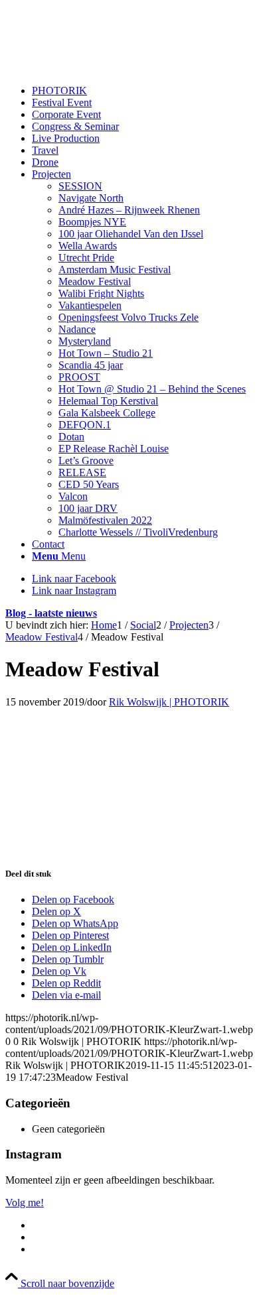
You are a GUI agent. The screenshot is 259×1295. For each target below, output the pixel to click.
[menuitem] (143, 91)
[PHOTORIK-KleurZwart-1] (105, 68)
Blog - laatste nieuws (51, 613)
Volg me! (24, 1202)
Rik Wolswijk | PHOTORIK (169, 702)
